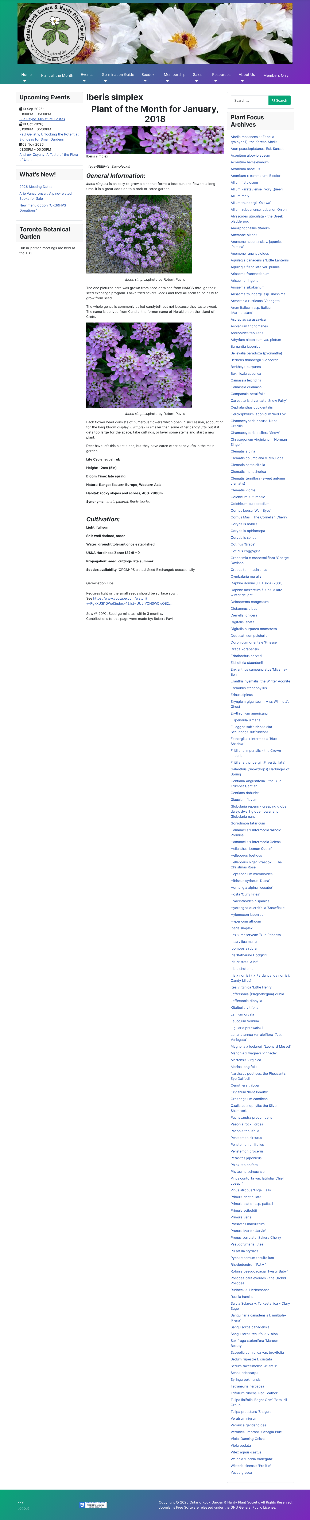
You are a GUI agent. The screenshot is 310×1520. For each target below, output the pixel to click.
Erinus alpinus (242, 695)
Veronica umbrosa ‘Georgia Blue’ (256, 1432)
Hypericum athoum (246, 921)
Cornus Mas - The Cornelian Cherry (259, 517)
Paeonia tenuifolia (245, 1131)
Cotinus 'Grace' (243, 544)
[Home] (24, 81)
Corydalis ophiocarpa (248, 531)
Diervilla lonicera (244, 615)
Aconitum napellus (245, 169)
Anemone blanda (244, 235)
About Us (247, 74)
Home (26, 74)
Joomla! (165, 1507)
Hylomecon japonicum (248, 914)
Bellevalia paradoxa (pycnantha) (256, 353)
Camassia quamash (246, 387)
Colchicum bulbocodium (250, 504)
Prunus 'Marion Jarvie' (248, 1231)
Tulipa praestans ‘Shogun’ (251, 1411)
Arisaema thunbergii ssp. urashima (258, 294)
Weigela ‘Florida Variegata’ (252, 1459)
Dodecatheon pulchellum (250, 635)
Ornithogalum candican (249, 1099)
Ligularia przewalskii (247, 1028)
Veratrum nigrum (244, 1418)
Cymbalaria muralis (246, 576)
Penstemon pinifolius (247, 1144)
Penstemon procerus (247, 1151)
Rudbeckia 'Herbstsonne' (250, 1290)
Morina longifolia (244, 1067)
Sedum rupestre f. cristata (251, 1359)
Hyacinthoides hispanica (250, 901)
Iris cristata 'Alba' (244, 962)
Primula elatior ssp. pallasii (252, 1204)
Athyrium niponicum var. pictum (256, 340)
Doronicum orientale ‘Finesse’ (254, 642)
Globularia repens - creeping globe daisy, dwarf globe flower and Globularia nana (258, 811)
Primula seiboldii (244, 1210)
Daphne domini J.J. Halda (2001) (257, 583)
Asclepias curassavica (248, 319)
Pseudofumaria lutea (247, 1244)
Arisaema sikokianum (247, 287)
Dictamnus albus (244, 608)
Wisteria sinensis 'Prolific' (251, 1466)
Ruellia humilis (242, 1296)
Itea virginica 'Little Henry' (251, 987)
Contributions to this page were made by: (120, 618)
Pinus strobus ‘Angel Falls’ (251, 1190)
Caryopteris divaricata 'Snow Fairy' (259, 400)
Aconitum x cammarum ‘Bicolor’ (256, 176)
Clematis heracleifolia (248, 465)
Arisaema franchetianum (250, 274)
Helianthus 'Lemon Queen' (251, 848)
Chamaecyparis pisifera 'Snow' (255, 433)
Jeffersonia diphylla (246, 1001)
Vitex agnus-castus (246, 1452)
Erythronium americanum (251, 713)
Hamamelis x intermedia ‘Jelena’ (256, 842)
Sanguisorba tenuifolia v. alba (254, 1334)
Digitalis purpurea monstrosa (254, 629)
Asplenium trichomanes (249, 326)
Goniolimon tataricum (248, 823)
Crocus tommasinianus (249, 569)
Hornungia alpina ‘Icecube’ (251, 887)
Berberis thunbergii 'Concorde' (255, 360)
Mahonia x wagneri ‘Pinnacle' (254, 1053)
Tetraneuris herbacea (247, 1386)
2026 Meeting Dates (35, 187)
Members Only (276, 75)
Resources (221, 74)
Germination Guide (118, 74)
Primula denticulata (246, 1197)
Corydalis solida (243, 537)
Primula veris (241, 1217)
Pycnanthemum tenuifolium (252, 1258)
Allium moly (240, 196)
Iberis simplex (242, 928)
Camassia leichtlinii (246, 380)
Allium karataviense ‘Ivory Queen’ (257, 189)
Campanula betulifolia (248, 394)
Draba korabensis (245, 649)
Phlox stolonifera (244, 1165)
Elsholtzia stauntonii (247, 662)
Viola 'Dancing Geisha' (248, 1439)
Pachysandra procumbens (251, 1117)
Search (281, 100)
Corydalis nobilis (244, 524)
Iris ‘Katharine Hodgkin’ (249, 955)
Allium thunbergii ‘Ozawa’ (251, 203)
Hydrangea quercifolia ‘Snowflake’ (258, 908)
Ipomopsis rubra (244, 948)
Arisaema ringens (244, 280)
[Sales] (195, 81)
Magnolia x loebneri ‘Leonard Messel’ (261, 1046)
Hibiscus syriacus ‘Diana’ (250, 881)
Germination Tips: (100, 583)
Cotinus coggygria (245, 551)
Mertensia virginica (246, 1060)
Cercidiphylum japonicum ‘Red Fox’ (258, 414)
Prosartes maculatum (248, 1224)
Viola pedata (241, 1445)
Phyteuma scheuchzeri (249, 1171)
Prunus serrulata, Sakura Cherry (256, 1237)
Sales (197, 74)
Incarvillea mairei (244, 941)
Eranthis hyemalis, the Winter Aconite (260, 681)
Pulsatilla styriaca (245, 1251)
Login (22, 1501)
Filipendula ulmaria (245, 720)
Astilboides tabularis (247, 333)
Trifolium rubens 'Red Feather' (254, 1393)
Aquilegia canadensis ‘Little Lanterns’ (260, 260)
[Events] (83, 81)
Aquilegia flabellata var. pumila (255, 267)
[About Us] (241, 81)
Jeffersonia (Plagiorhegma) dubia (257, 994)
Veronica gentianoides (248, 1425)
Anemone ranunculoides (250, 253)
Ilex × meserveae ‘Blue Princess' (256, 935)
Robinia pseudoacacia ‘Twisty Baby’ (259, 1271)
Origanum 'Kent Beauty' (249, 1092)
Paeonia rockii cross (247, 1124)
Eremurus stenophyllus (249, 688)
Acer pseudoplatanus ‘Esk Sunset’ (257, 148)
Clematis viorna (243, 490)
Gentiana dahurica (245, 793)
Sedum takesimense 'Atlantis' (254, 1366)
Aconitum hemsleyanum (250, 162)
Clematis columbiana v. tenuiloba (257, 458)
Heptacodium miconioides (251, 874)
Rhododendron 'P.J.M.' (248, 1264)
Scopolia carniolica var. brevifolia (257, 1352)
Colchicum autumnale (248, 497)
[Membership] (166, 81)
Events (87, 74)
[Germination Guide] (104, 81)
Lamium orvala (242, 1014)
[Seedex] (144, 81)
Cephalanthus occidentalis (252, 407)
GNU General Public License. (253, 1507)
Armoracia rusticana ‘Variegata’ (255, 301)
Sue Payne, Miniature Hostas (42, 119)
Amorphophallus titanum (250, 228)
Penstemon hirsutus (246, 1138)
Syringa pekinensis (245, 1379)
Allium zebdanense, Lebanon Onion (259, 209)
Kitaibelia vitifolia (244, 1007)
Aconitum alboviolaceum (250, 155)
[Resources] (214, 81)
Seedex (148, 74)
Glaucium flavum (244, 799)
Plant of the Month (57, 75)
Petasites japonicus (246, 1158)
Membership (175, 74)
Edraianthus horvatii (247, 656)
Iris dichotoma (242, 968)
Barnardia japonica (245, 346)
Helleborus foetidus (246, 855)
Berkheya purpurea (246, 367)
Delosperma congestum (250, 602)
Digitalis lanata (242, 622)
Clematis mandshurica (248, 471)
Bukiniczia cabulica (246, 373)
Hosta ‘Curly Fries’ (245, 894)
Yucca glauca (241, 1472)
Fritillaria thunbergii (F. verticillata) (258, 762)
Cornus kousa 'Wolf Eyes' (251, 510)
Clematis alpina (243, 451)
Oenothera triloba (245, 1085)
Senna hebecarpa (244, 1373)
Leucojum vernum (245, 1021)
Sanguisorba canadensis (250, 1327)
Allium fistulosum (244, 182)
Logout (23, 1508)
